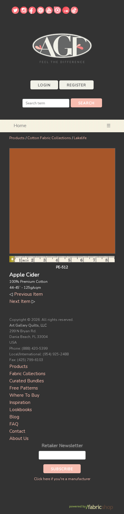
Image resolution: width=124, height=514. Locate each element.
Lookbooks (20, 410)
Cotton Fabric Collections (49, 138)
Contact (17, 431)
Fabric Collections (27, 374)
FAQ (13, 424)
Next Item (19, 301)
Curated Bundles (26, 381)
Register (76, 85)
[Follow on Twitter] (15, 12)
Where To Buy (24, 395)
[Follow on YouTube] (49, 12)
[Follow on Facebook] (32, 12)
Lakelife (80, 138)
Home (20, 125)
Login (44, 85)
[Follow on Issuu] (57, 12)
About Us (19, 438)
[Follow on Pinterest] (40, 12)
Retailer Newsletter (62, 446)
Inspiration (19, 402)
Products (17, 138)
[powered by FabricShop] (91, 507)
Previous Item (28, 294)
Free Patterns (23, 388)
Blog (14, 417)
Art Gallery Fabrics (62, 47)
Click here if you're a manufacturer (62, 479)
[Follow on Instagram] (23, 12)
